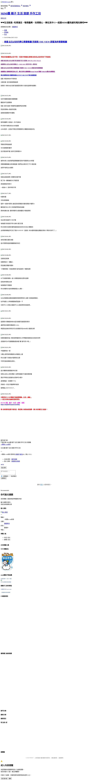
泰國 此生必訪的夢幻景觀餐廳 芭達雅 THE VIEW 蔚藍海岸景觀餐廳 (35, 42)
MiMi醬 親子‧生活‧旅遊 (6, 578)
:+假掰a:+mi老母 (6, 444)
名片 (5, 34)
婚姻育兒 (15, 27)
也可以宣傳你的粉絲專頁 (6, 582)
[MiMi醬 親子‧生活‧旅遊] (1, 580)
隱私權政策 (54, 758)
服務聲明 (61, 758)
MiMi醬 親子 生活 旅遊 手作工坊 (21, 13)
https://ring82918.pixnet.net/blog (10, 404)
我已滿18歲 (4, 778)
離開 (10, 778)
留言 (21, 454)
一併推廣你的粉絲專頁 (5, 592)
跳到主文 (3, 18)
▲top (2, 464)
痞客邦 (17, 454)
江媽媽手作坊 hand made (6, 589)
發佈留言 (3, 478)
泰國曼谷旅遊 (15, 461)
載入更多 (3, 467)
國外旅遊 (14, 459)
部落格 (6, 32)
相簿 (5, 30)
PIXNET (31, 758)
